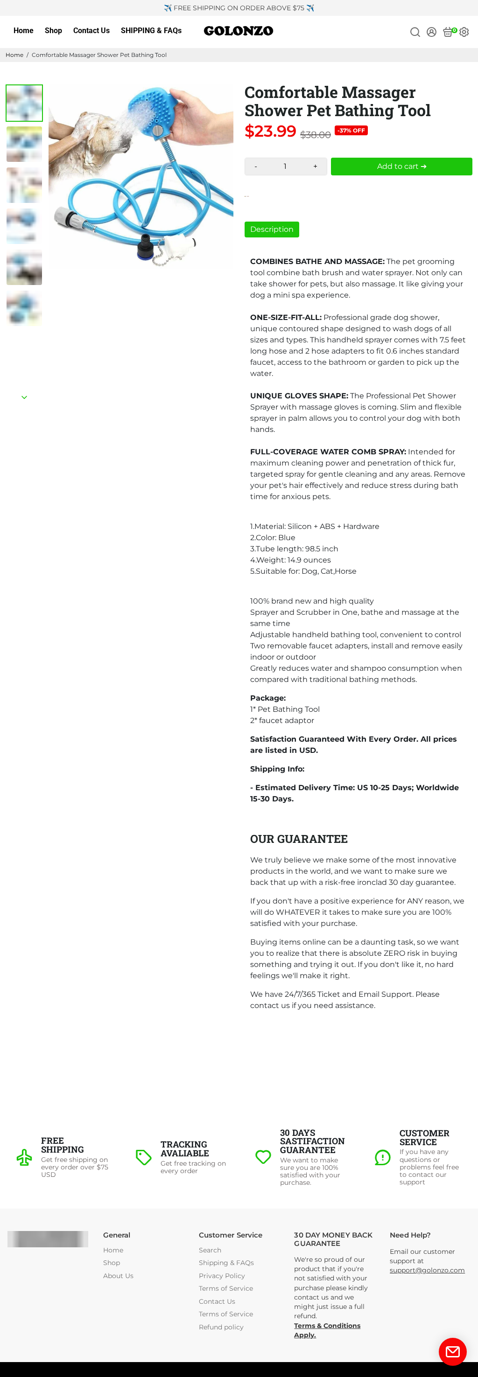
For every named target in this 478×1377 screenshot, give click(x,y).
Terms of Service (226, 1288)
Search (210, 1250)
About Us (118, 1276)
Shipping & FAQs (226, 1262)
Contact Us (91, 30)
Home (24, 30)
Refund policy (221, 1327)
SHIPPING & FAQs (151, 30)
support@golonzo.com (427, 1270)
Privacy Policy (222, 1276)
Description (272, 229)
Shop (53, 30)
